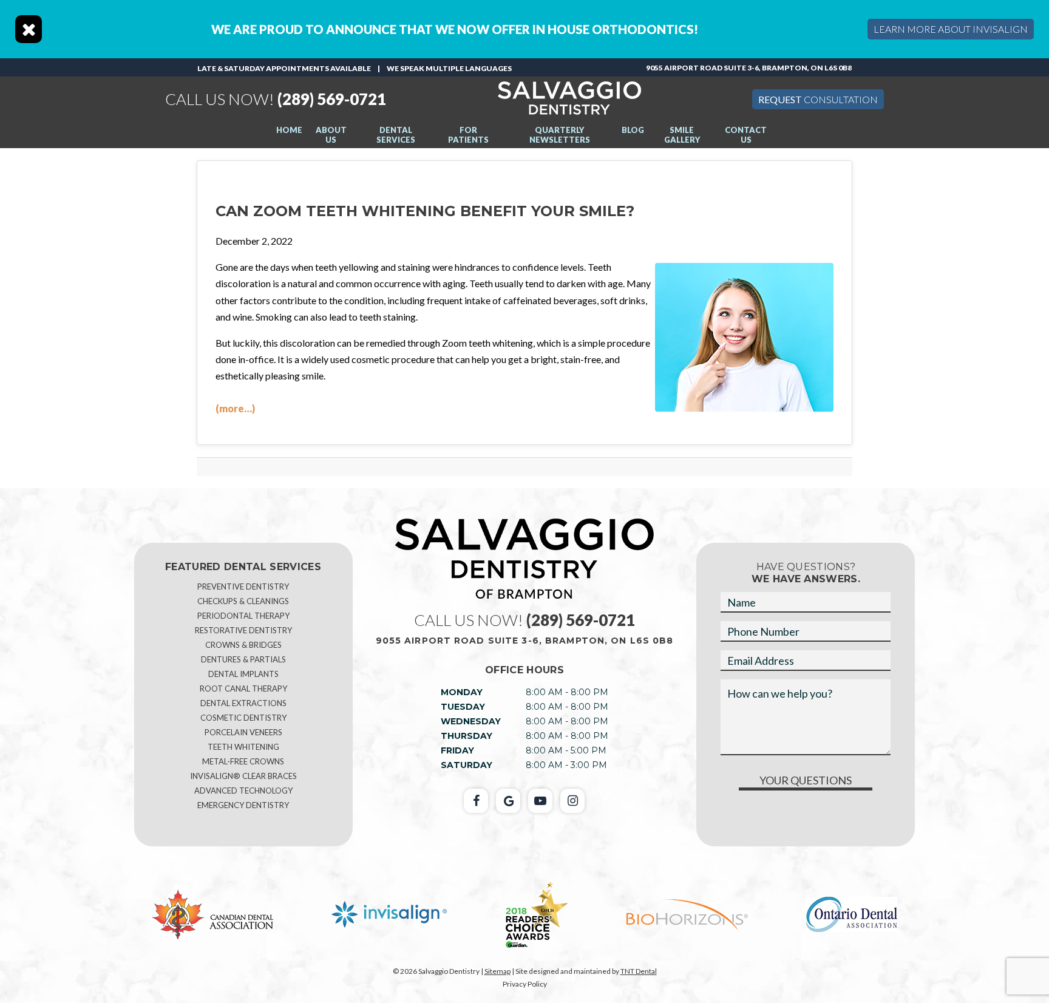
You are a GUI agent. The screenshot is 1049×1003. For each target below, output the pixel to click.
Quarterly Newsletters (559, 134)
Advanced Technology (243, 790)
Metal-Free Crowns (243, 761)
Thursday (466, 735)
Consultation (818, 99)
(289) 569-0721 (275, 99)
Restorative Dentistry (243, 630)
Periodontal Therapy (243, 615)
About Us (331, 134)
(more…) (235, 408)
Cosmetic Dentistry (243, 717)
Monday (462, 692)
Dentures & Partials (243, 659)
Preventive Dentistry (243, 586)
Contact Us (746, 134)
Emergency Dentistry (243, 805)
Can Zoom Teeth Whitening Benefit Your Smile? (425, 211)
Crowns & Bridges (243, 645)
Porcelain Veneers (243, 732)
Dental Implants (243, 674)
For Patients (468, 134)
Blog (633, 130)
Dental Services (395, 134)
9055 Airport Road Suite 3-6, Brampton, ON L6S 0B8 (749, 67)
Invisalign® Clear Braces (243, 776)
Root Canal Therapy (243, 688)
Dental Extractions (243, 703)
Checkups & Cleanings (243, 601)
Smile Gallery (682, 134)
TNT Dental (638, 971)
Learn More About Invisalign (951, 29)
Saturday (466, 765)
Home (289, 130)
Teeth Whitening (243, 747)
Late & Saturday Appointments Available (284, 68)
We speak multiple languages (449, 68)
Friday (457, 750)
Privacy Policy (525, 983)
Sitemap (497, 971)
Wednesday (471, 721)
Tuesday (463, 706)
